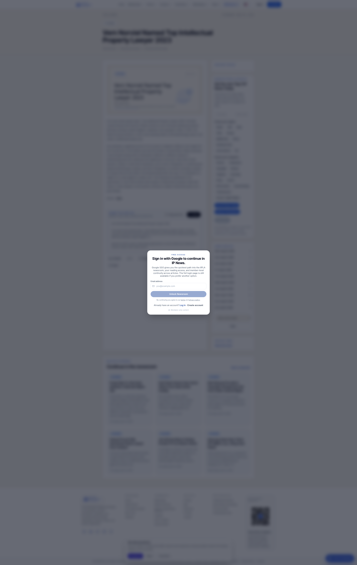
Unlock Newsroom (178, 294)
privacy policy (194, 300)
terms (183, 300)
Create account (195, 305)
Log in (183, 305)
